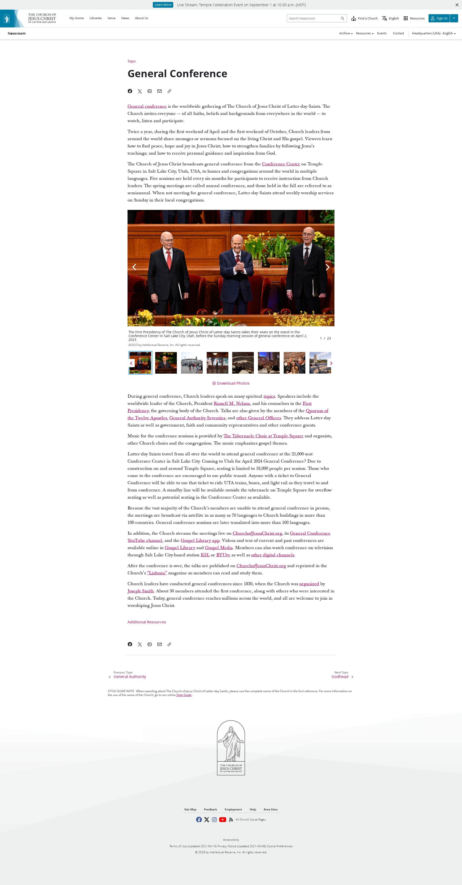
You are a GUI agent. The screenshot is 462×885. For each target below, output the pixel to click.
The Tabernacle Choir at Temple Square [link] (263, 436)
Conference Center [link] (281, 164)
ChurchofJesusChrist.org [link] (257, 533)
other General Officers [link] (258, 418)
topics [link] (269, 396)
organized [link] (309, 584)
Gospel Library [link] (180, 548)
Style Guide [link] (184, 695)
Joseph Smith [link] (141, 591)
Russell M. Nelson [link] (232, 404)
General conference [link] (147, 106)
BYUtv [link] (222, 555)
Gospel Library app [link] (200, 541)
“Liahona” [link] (157, 573)
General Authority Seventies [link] (197, 418)
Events (382, 33)
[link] (130, 644)
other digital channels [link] (272, 555)
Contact (398, 33)
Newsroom (17, 33)
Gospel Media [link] (219, 548)
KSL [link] (205, 555)
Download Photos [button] (233, 383)
